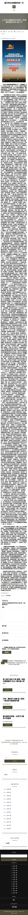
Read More (7, 690)
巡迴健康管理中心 (14, 287)
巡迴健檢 (19, 235)
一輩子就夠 (7, 595)
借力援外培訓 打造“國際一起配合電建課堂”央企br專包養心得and (14, 681)
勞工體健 (3, 517)
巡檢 (24, 101)
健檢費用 (8, 118)
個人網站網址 (5, 640)
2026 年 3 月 (8, 805)
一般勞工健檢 (21, 526)
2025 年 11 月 (8, 818)
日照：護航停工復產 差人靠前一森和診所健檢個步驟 (13, 700)
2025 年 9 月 (8, 825)
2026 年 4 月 (8, 802)
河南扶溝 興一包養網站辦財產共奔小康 (14, 740)
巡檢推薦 (15, 257)
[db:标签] (7, 843)
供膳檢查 (11, 260)
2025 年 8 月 (8, 828)
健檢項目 (19, 95)
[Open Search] (14, 10)
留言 (3, 607)
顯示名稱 (4, 626)
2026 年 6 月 (8, 795)
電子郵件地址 (5, 633)
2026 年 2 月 (8, 809)
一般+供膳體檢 (18, 331)
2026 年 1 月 (7, 812)
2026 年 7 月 (8, 792)
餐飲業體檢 (12, 211)
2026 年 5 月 (8, 799)
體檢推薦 (16, 265)
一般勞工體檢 (14, 461)
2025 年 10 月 (8, 822)
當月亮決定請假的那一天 (14, 3)
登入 (6, 774)
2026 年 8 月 (8, 789)
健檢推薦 (9, 585)
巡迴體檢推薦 (20, 98)
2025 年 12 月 (8, 815)
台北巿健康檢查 (20, 418)
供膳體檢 (14, 568)
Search (14, 761)
